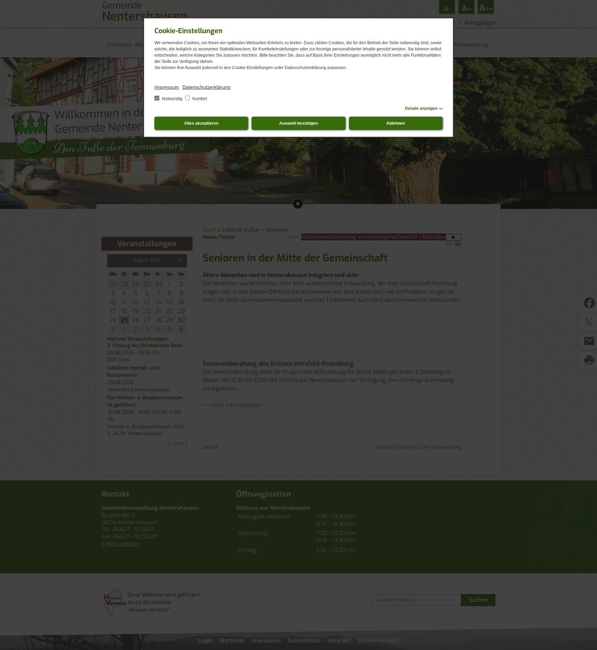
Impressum (166, 87)
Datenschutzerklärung (206, 87)
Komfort (199, 98)
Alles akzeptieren (201, 123)
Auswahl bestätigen (298, 123)
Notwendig (172, 98)
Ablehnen (395, 123)
